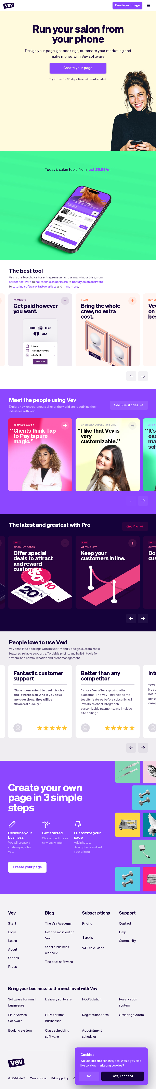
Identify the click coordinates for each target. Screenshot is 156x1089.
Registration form (95, 1015)
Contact (125, 923)
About (12, 949)
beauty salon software (87, 282)
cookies (96, 1061)
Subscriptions (96, 913)
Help (122, 932)
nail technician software (52, 282)
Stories (13, 958)
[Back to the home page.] (8, 6)
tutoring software (25, 286)
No (89, 1076)
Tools (87, 937)
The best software (59, 962)
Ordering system (131, 1015)
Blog (49, 913)
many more (70, 286)
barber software (20, 282)
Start (12, 923)
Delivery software (58, 999)
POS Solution (91, 999)
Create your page (127, 5)
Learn (12, 940)
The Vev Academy (58, 923)
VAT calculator (93, 948)
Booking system (20, 1030)
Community (127, 940)
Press (12, 966)
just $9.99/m (99, 169)
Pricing (87, 923)
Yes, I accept (122, 1075)
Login (12, 932)
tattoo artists (47, 286)
